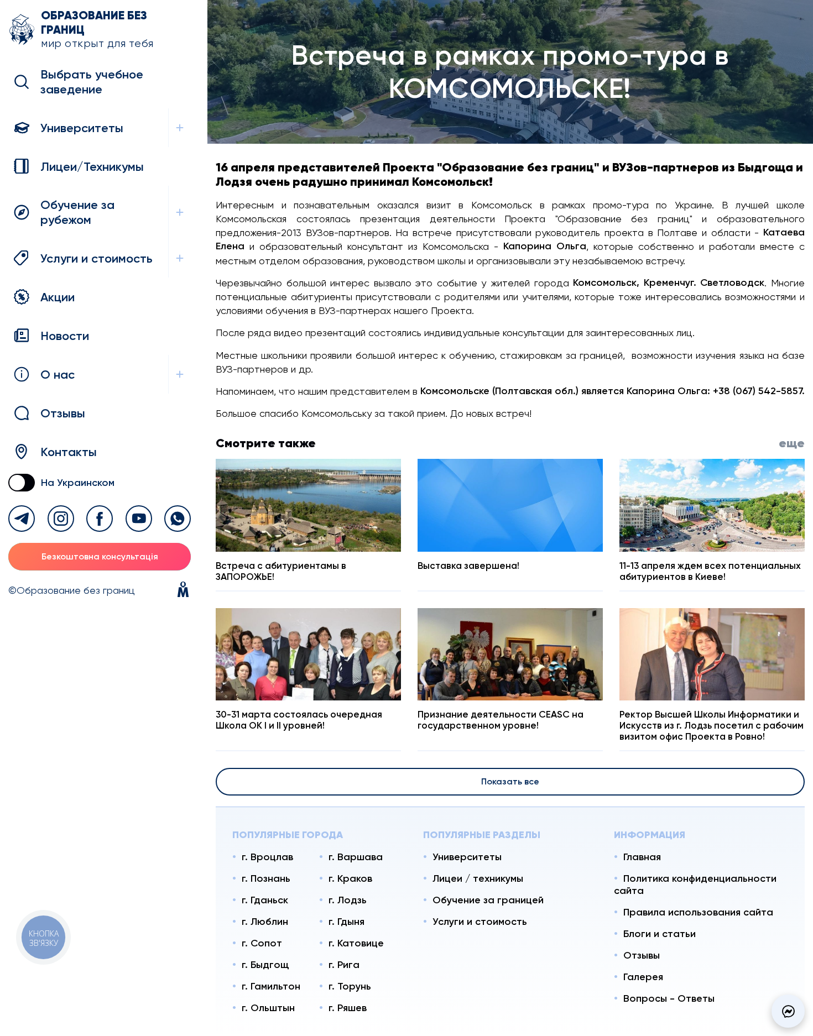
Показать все (510, 781)
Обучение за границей (488, 900)
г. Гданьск (265, 900)
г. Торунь (350, 986)
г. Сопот (262, 943)
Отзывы (641, 955)
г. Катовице (356, 943)
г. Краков (350, 878)
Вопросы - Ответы (669, 998)
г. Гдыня (346, 921)
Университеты (467, 857)
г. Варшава (356, 857)
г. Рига (344, 965)
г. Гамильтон (271, 986)
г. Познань (266, 878)
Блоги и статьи (659, 934)
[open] (179, 127)
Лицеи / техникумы (477, 878)
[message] (788, 1011)
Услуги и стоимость (479, 921)
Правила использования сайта (698, 912)
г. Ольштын (268, 1008)
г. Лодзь (348, 900)
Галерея (643, 977)
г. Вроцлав (267, 857)
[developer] (183, 590)
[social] (21, 518)
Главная (642, 857)
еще (792, 443)
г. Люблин (265, 921)
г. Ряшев (348, 1008)
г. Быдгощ (265, 965)
